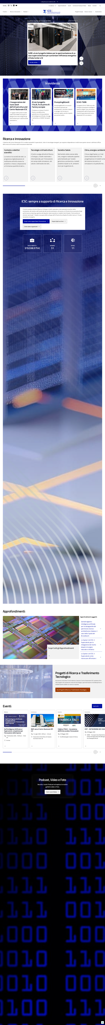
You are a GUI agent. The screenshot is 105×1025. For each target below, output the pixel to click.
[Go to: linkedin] (13, 6)
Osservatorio (98, 12)
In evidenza (51, 6)
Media (89, 6)
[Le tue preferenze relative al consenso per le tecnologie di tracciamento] (102, 1022)
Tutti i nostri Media (51, 792)
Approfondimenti (62, 6)
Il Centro (5, 12)
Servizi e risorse (88, 12)
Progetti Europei (79, 12)
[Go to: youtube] (16, 6)
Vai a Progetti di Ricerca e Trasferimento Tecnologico (72, 690)
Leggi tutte (72, 21)
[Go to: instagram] (8, 6)
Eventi (69, 6)
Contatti (94, 6)
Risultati (25, 12)
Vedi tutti (96, 706)
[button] (81, 58)
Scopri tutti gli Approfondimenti (61, 648)
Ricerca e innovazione (15, 12)
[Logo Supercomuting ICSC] (52, 12)
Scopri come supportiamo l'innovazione (35, 221)
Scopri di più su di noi (58, 221)
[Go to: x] (11, 6)
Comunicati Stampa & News (79, 6)
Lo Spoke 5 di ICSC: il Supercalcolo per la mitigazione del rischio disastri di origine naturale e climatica (88, 645)
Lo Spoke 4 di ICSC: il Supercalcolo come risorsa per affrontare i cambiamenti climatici (88, 657)
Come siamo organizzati (31, 227)
